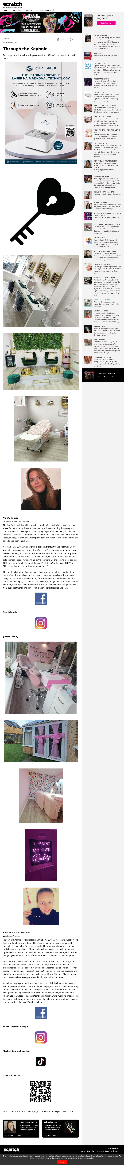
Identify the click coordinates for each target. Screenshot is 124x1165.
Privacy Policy (90, 1151)
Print (61, 40)
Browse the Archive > (105, 377)
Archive (29, 10)
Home (5, 10)
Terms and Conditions (102, 1151)
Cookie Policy (89, 1158)
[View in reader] (88, 26)
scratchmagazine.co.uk (45, 10)
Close (62, 1162)
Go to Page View (106, 23)
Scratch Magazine (113, 1149)
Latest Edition (17, 10)
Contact (82, 1151)
